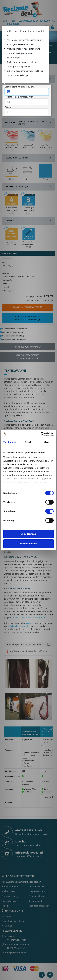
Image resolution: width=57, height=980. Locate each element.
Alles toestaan (28, 534)
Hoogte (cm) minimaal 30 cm (19, 96)
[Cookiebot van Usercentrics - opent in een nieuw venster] (41, 434)
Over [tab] (46, 442)
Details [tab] (28, 442)
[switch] (49, 502)
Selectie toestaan (28, 543)
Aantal (8, 107)
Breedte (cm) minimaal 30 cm (19, 86)
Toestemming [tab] (10, 442)
